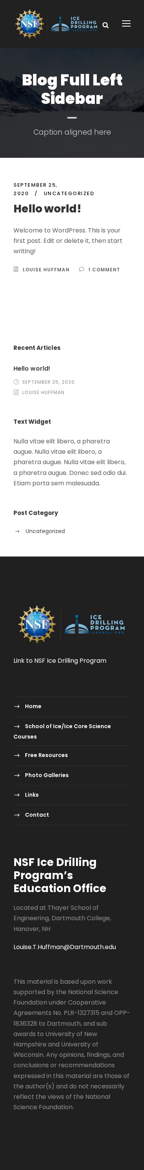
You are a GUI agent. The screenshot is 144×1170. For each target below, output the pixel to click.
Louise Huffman (46, 269)
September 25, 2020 (48, 382)
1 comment (104, 269)
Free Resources (46, 755)
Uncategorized (69, 193)
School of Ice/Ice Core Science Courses (62, 731)
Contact (37, 815)
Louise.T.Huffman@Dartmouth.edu (64, 947)
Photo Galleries (47, 775)
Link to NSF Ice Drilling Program (59, 660)
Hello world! (47, 208)
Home (33, 706)
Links (32, 795)
